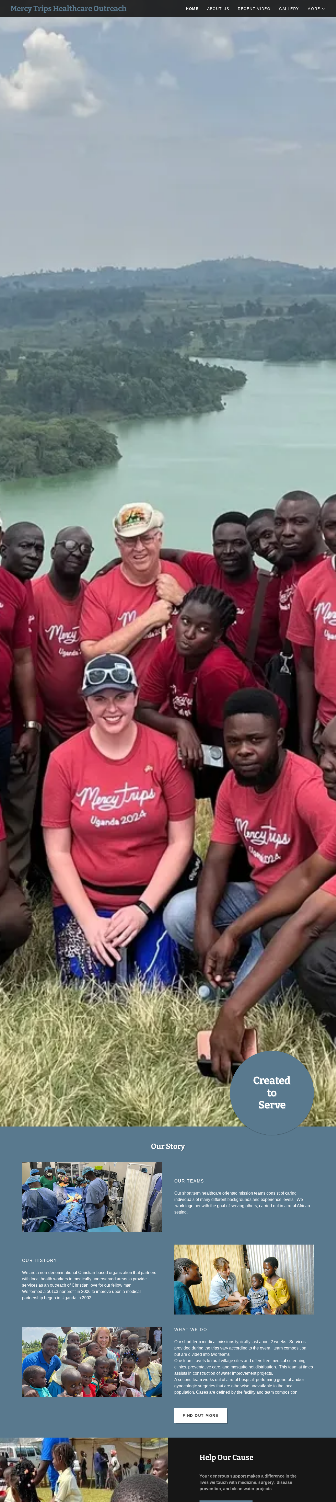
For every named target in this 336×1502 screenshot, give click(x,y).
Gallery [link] (289, 9)
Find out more (200, 1415)
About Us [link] (218, 9)
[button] (316, 9)
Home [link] (192, 9)
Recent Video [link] (254, 9)
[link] (89, 9)
